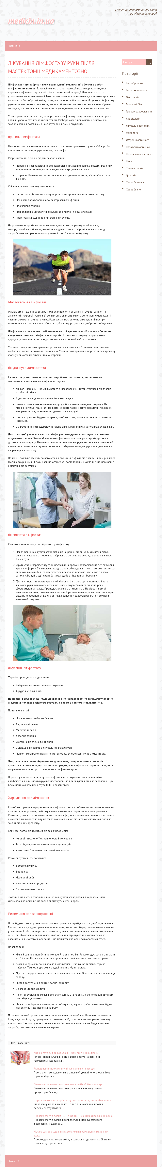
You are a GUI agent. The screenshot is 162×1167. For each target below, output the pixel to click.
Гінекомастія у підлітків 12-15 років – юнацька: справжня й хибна (73, 1116)
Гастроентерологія (137, 90)
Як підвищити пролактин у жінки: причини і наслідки (64, 1068)
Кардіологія (133, 118)
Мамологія (132, 133)
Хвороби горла (135, 182)
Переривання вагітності (139, 154)
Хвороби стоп (134, 189)
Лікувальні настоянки (138, 125)
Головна (14, 46)
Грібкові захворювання (139, 111)
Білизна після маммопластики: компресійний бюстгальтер (68, 1084)
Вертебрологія (134, 83)
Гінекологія (132, 97)
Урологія (131, 175)
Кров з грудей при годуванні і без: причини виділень (66, 1053)
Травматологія (134, 168)
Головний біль (134, 104)
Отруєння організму (137, 140)
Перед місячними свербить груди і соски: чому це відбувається (72, 1100)
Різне (129, 161)
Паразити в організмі (138, 147)
